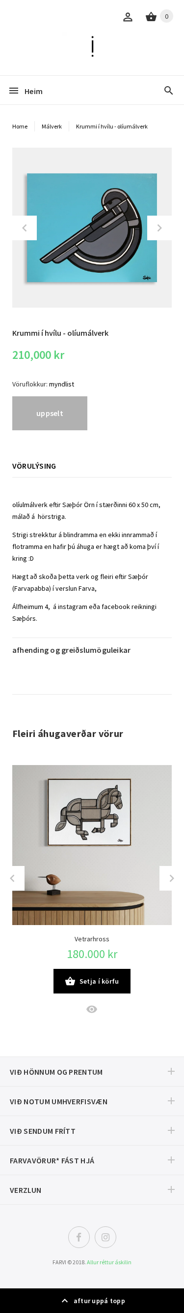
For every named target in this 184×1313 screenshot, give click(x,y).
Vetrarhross (92, 938)
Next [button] (159, 228)
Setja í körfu (99, 981)
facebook (116, 606)
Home (19, 126)
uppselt (49, 413)
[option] (92, 228)
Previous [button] (24, 228)
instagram (72, 606)
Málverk (52, 126)
